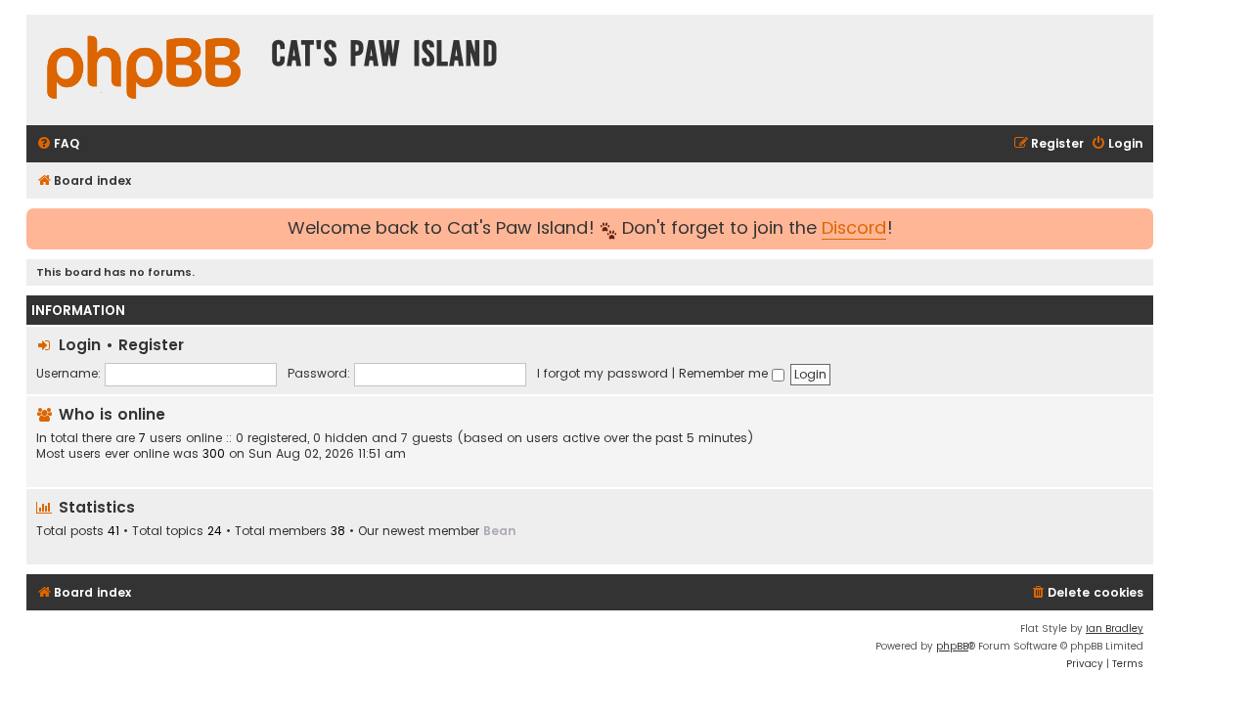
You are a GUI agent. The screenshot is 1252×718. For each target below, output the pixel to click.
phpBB (952, 646)
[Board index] (143, 70)
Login (80, 345)
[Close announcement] (1140, 222)
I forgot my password (602, 373)
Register (151, 345)
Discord (854, 229)
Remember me (725, 373)
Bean (499, 530)
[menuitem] (57, 144)
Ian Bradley (1114, 628)
